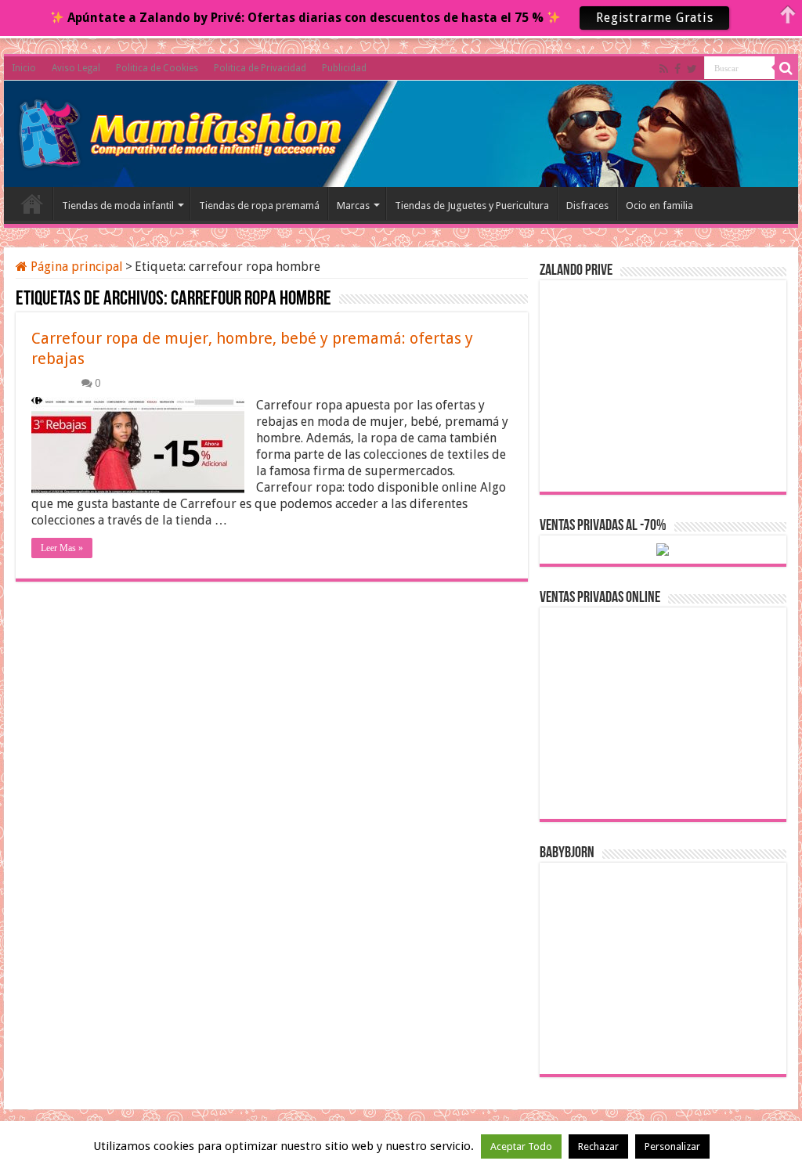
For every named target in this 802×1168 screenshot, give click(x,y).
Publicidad (344, 68)
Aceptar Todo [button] (521, 1146)
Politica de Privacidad (260, 68)
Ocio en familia (659, 205)
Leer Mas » (62, 548)
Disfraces (587, 205)
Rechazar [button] (598, 1146)
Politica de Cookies (157, 68)
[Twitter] (692, 68)
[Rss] (664, 68)
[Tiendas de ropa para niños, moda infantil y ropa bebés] (181, 131)
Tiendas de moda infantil (118, 205)
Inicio (24, 68)
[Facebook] (677, 68)
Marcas (353, 205)
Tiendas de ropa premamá (259, 205)
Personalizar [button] (672, 1146)
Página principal (75, 266)
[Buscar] (786, 68)
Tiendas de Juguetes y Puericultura (472, 205)
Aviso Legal (76, 68)
